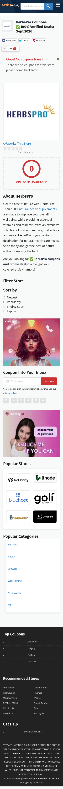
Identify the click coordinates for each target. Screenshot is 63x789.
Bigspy (32, 648)
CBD (10, 605)
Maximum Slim (10, 698)
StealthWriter (40, 687)
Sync (36, 708)
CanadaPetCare (41, 703)
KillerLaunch (9, 693)
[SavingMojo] (11, 5)
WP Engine (39, 713)
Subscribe (48, 381)
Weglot (37, 698)
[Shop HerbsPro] (7, 26)
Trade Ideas (8, 687)
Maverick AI (8, 713)
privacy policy (9, 393)
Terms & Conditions (32, 731)
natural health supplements (38, 209)
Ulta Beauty (8, 708)
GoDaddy (32, 655)
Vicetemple (32, 641)
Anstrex (32, 661)
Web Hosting (15, 580)
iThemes (38, 693)
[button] (9, 40)
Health (11, 556)
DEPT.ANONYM (10, 703)
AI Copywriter (15, 593)
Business (13, 544)
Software (12, 568)
